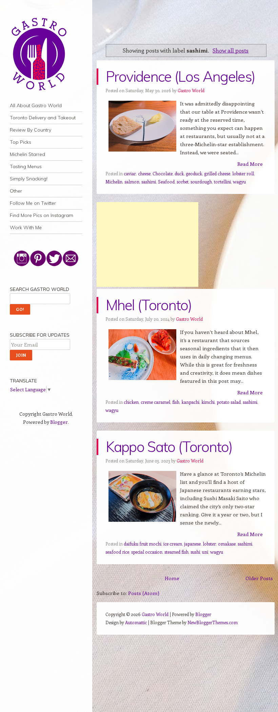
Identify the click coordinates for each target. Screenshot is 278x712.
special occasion (146, 552)
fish (175, 402)
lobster (209, 544)
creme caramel (155, 402)
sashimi (148, 181)
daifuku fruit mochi (142, 544)
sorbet (182, 181)
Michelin (113, 181)
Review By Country (30, 130)
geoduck (194, 173)
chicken (131, 402)
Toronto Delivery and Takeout (43, 118)
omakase (227, 544)
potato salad (229, 402)
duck (179, 173)
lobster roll (243, 173)
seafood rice (117, 552)
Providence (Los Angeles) (180, 76)
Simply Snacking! (28, 179)
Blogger (59, 422)
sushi (195, 552)
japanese (192, 544)
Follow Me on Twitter (33, 203)
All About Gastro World (36, 105)
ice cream (172, 544)
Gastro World (191, 90)
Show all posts (231, 50)
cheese (144, 173)
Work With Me (26, 227)
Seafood (166, 181)
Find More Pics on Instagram (41, 215)
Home (172, 578)
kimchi (208, 402)
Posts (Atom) (143, 593)
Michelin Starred (27, 154)
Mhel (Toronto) (149, 305)
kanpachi (190, 402)
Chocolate (163, 173)
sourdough (201, 181)
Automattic (136, 622)
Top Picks (20, 142)
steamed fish (176, 552)
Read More (250, 163)
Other (16, 191)
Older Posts (259, 578)
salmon (131, 181)
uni (205, 552)
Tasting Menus (26, 166)
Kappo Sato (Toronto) (169, 447)
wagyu (239, 181)
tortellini (222, 181)
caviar (130, 173)
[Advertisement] (147, 244)
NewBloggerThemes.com (212, 622)
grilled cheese (217, 173)
